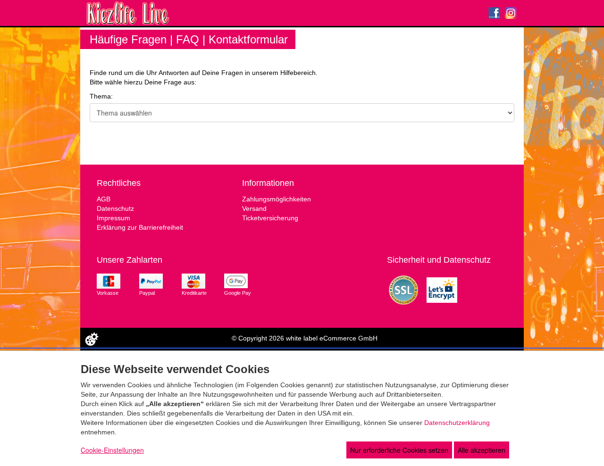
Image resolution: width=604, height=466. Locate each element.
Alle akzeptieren (481, 450)
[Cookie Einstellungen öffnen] (91, 339)
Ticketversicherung (270, 218)
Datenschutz (115, 208)
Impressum (113, 218)
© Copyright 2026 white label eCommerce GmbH (305, 338)
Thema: (101, 96)
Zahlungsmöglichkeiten (276, 199)
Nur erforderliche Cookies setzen (399, 450)
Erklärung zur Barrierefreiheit (140, 227)
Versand (254, 208)
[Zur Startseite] (98, 13)
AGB (103, 199)
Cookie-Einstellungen (112, 450)
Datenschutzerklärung (457, 422)
